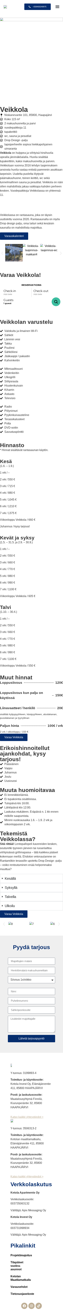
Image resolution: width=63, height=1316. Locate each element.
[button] (57, 7)
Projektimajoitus (13, 1255)
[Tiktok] (39, 1306)
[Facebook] (24, 1306)
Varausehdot (13, 1286)
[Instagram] (31, 1306)
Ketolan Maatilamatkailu (13, 1278)
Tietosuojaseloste (13, 1293)
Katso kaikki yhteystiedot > (26, 1116)
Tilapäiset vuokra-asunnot (13, 1266)
